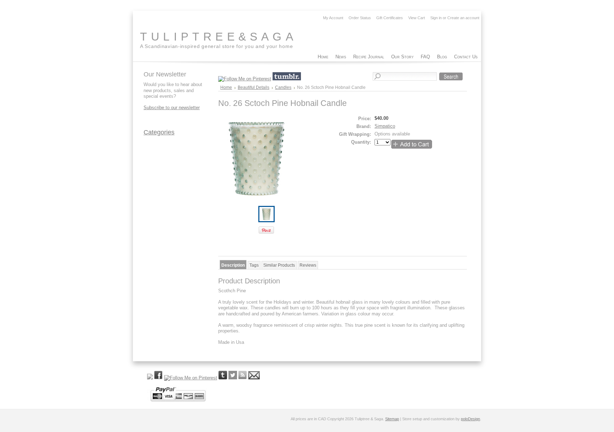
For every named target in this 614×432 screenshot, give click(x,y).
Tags (254, 265)
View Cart (416, 18)
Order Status (360, 18)
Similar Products (279, 265)
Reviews (308, 265)
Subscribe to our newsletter (172, 107)
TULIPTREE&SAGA (218, 36)
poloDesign (470, 419)
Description (233, 265)
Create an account (463, 18)
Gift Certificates (389, 18)
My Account (333, 18)
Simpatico (385, 126)
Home (226, 87)
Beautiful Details (253, 87)
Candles (283, 87)
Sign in (436, 18)
